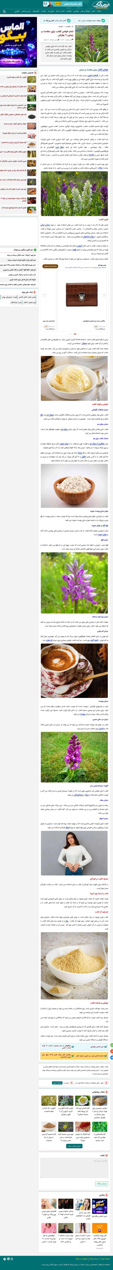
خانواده (69, 11)
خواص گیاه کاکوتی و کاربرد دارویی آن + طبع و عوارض (65, 1111)
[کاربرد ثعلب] (74, 965)
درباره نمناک (93, 1258)
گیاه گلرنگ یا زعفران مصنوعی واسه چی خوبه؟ (83, 1137)
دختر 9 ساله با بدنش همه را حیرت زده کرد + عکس (82, 1238)
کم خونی (49, 640)
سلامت (43, 11)
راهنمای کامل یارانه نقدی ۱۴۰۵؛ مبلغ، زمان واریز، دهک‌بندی (56, 1056)
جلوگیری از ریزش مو (97, 443)
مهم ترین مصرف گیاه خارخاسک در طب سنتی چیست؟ (65, 1137)
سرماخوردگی (78, 795)
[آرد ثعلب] (74, 486)
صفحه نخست (105, 1258)
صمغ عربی (60, 147)
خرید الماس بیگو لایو (97, 1047)
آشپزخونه (36, 11)
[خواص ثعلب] (74, 193)
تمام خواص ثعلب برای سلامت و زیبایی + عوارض (57, 33)
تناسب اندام (60, 11)
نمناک (99, 11)
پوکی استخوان (88, 236)
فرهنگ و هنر (85, 11)
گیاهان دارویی (93, 75)
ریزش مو (64, 429)
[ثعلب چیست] (74, 378)
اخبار (93, 11)
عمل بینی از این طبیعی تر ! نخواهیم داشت (83, 1215)
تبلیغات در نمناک (81, 1258)
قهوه (74, 249)
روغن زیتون (64, 443)
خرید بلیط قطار (16, 302)
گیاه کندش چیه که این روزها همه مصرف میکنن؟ (82, 1111)
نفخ (41, 415)
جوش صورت (102, 534)
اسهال (68, 827)
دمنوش (84, 343)
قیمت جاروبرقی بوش (9, 297)
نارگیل (84, 456)
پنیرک (80, 452)
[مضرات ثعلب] (74, 583)
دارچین (79, 245)
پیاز (67, 921)
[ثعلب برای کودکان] (74, 853)
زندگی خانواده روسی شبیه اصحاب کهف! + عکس (65, 1214)
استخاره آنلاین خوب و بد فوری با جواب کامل (90, 1056)
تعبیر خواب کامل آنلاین (27, 297)
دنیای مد (51, 11)
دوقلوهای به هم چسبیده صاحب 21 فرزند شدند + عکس (56, 1047)
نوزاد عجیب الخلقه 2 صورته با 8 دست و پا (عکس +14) (65, 1238)
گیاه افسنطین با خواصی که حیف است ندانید (99, 1137)
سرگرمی (76, 11)
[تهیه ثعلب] (74, 671)
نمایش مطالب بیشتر (74, 1146)
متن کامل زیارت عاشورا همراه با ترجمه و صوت (22, 260)
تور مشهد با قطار (29, 302)
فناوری (17, 11)
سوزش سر (50, 415)
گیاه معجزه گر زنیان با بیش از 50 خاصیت (49, 1137)
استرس (101, 728)
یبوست (82, 714)
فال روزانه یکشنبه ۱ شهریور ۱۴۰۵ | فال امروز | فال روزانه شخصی (99, 1240)
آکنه (104, 525)
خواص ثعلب (102, 69)
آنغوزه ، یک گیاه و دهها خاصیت (48, 1110)
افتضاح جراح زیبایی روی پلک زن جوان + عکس (49, 1214)
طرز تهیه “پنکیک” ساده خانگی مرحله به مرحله (21, 255)
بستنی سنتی (45, 225)
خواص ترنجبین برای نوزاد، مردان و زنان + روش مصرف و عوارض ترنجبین (99, 1113)
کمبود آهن (94, 640)
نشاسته (91, 155)
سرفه (87, 795)
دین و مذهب (26, 11)
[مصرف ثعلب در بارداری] (74, 757)
